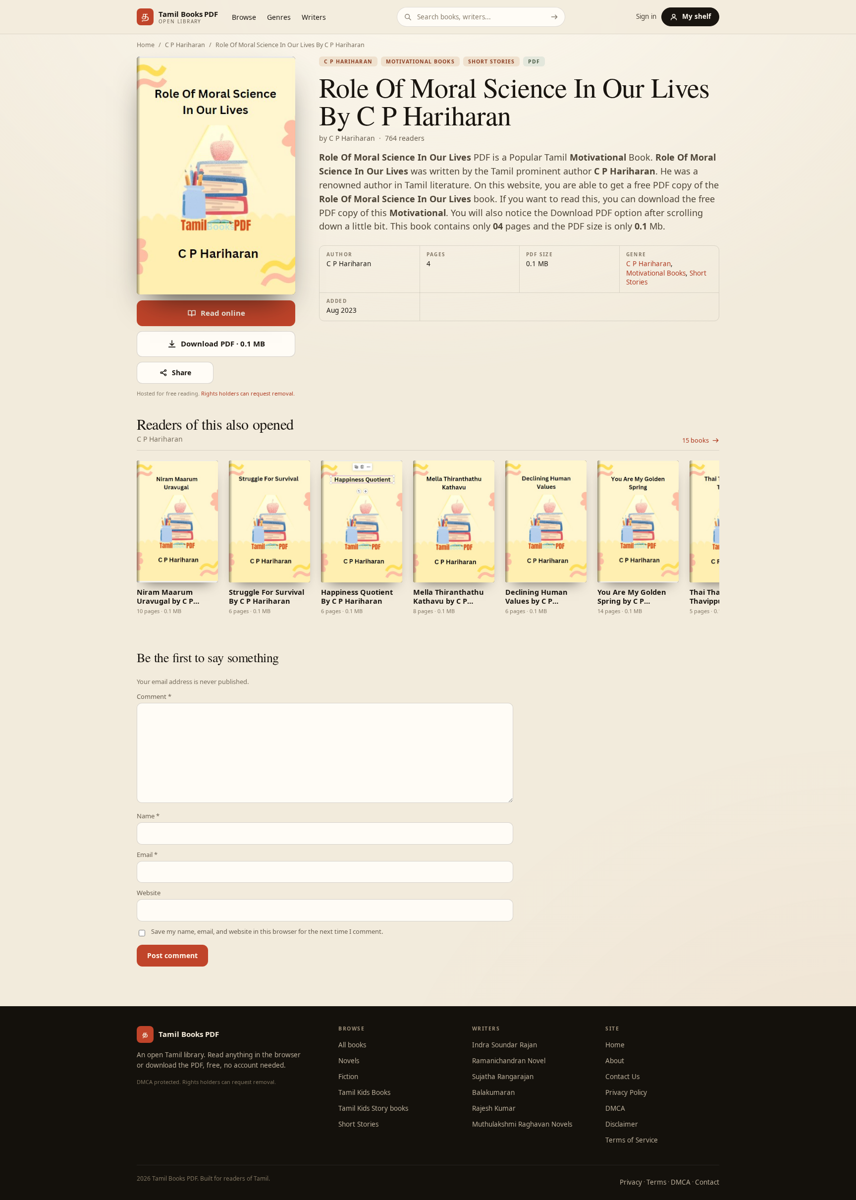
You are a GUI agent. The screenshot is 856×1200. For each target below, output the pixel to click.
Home (146, 45)
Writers (314, 17)
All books (352, 1044)
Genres (279, 17)
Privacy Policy (626, 1092)
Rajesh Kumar (494, 1108)
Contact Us (622, 1076)
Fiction (348, 1076)
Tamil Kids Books (364, 1092)
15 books (695, 440)
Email (147, 855)
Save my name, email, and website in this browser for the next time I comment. (267, 931)
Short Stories (491, 61)
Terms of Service (631, 1140)
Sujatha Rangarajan (503, 1076)
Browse (244, 17)
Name (148, 816)
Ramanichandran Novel (508, 1060)
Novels (348, 1060)
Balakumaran (493, 1092)
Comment (154, 696)
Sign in (646, 16)
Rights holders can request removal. (248, 393)
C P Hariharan (185, 45)
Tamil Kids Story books (373, 1108)
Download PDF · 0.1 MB (223, 343)
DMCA (615, 1108)
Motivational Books (420, 61)
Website (148, 893)
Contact (707, 1182)
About (614, 1060)
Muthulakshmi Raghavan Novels (522, 1124)
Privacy (631, 1182)
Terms (656, 1182)
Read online (223, 313)
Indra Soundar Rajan (504, 1044)
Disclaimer (621, 1124)
